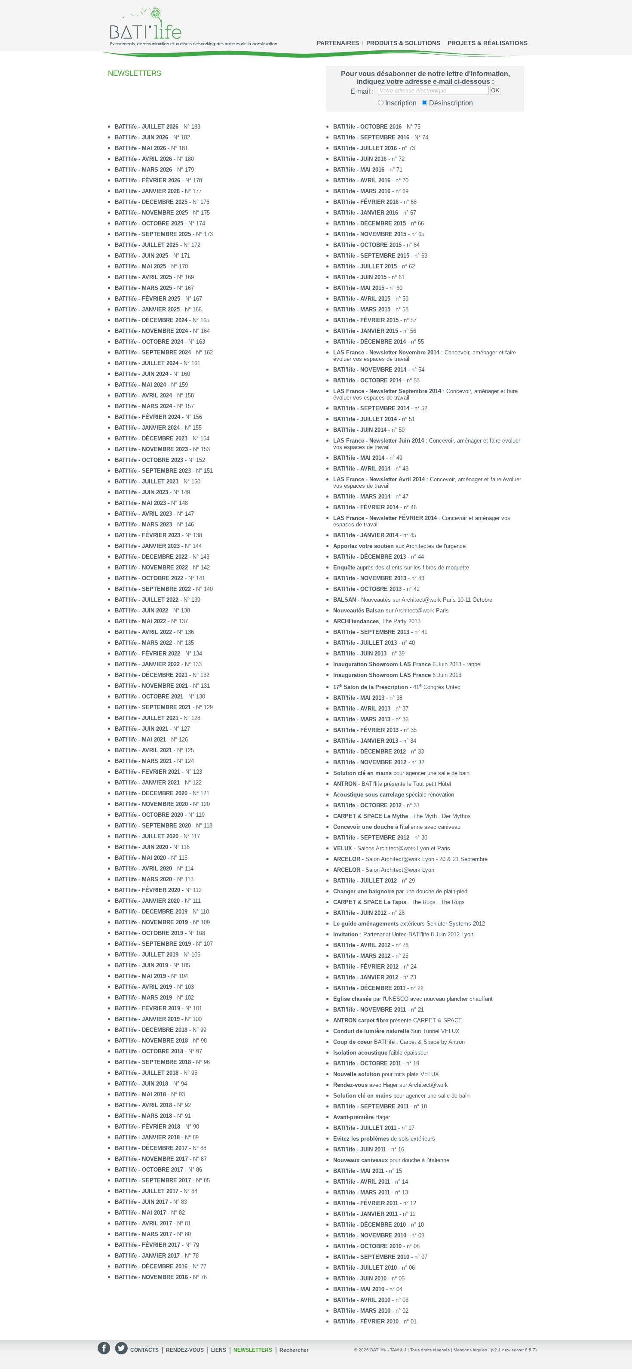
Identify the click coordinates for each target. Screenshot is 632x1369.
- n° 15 (367, 1171)
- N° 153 (162, 449)
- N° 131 (162, 686)
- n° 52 (380, 408)
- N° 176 (162, 202)
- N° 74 (380, 137)
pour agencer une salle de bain (401, 773)
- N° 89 (157, 1137)
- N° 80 (153, 1234)
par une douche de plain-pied (400, 891)
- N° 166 (158, 309)
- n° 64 (376, 245)
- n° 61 (369, 277)
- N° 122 (158, 782)
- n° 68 (375, 202)
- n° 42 (376, 589)
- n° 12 (374, 1203)
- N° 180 (154, 159)
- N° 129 (164, 707)
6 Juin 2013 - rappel (407, 664)
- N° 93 (150, 1094)
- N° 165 (162, 320)
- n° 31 (376, 805)
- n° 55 (378, 341)
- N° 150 (157, 481)
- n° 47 (370, 496)
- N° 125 (154, 750)
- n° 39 (369, 653)
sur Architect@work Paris (391, 610)
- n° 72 (369, 159)
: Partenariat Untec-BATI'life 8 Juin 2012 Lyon (403, 934)
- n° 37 (370, 708)
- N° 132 (162, 675)
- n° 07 (380, 1257)
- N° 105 (152, 965)
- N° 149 (152, 492)
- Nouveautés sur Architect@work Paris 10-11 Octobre (412, 600)
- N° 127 (152, 729)
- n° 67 (374, 212)
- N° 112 (158, 890)
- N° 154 (162, 438)
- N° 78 (157, 1255)
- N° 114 (154, 868)
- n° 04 (367, 1289)
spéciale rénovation (393, 794)
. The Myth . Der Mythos (402, 816)
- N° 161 (157, 363)
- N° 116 (152, 847)
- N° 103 (154, 987)
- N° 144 (158, 546)
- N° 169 (154, 277)
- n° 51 (374, 419)
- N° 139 (157, 600)
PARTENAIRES (338, 43)
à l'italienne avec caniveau (396, 827)
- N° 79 (157, 1245)
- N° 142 (162, 567)
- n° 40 (374, 643)
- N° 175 (162, 212)
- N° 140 (164, 589)
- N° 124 (154, 761)
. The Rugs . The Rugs (399, 902)
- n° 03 (370, 1300)
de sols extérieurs (384, 1138)
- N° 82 (150, 1212)
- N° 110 (162, 911)
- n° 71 (367, 169)
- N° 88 (160, 1148)
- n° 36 (370, 719)
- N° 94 (151, 1083)
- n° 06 (374, 1267)
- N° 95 (156, 1073)
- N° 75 (376, 126)
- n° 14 (370, 1181)
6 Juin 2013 (397, 675)
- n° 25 (370, 956)
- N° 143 (162, 557)
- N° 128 (157, 718)
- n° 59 (370, 298)
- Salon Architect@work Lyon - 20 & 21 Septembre (410, 859)
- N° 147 (154, 514)
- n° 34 (374, 741)
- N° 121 (162, 793)
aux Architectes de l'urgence (399, 546)
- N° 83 (151, 1202)
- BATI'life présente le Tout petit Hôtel (392, 784)
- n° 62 (374, 266)
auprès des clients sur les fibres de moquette (401, 567)
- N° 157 (154, 406)
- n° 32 (378, 762)
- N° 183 (157, 126)
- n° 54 (378, 369)
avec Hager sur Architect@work (390, 1085)
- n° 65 (378, 234)
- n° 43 (378, 578)
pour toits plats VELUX (386, 1074)
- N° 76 (161, 1277)
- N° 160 (152, 374)
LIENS (218, 1350)
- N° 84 (156, 1191)
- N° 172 (157, 245)
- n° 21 (378, 1009)
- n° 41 (380, 632)
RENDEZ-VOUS (185, 1350)
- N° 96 (162, 1062)
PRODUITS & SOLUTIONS (403, 43)
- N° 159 (151, 384)
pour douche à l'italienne (391, 1160)
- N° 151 (164, 471)
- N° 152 (160, 460)
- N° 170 (151, 266)
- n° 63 (380, 255)
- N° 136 (154, 632)
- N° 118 (163, 825)
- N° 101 (158, 1008)
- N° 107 (164, 944)
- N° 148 (151, 503)
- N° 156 (158, 417)
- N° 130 (160, 696)
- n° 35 (375, 730)
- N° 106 (157, 954)
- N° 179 (154, 169)
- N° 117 (157, 836)
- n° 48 (370, 468)
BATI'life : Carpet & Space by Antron (399, 1042)
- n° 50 (369, 430)
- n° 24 (375, 966)
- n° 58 (370, 309)
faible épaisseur (380, 1052)
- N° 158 (154, 395)
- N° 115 (151, 858)
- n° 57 (375, 320)
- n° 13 (370, 1192)
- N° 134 (158, 653)
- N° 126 (151, 739)
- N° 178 (158, 180)
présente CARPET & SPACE (397, 1020)
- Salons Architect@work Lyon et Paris (391, 848)
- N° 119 (160, 815)
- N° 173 (164, 234)
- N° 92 (153, 1105)
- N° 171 (152, 255)
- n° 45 (374, 535)
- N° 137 (151, 621)
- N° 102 (154, 997)
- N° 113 (154, 879)
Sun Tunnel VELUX (396, 1031)
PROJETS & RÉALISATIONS (488, 43)
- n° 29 (374, 880)
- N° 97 (158, 1051)
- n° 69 (370, 191)
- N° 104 (151, 976)
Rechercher (294, 1350)
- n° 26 (370, 945)
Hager (361, 1117)
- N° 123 (158, 772)
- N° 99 (160, 1030)
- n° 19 (376, 1063)
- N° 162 (164, 352)
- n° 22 (378, 988)
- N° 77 (160, 1266)
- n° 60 (367, 288)
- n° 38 (367, 698)
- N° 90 (157, 1126)
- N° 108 (160, 933)
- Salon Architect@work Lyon (383, 870)
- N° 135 (154, 643)
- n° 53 (376, 380)
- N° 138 (158, 535)
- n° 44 (378, 557)
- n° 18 (380, 1106)
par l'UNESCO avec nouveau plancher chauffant (413, 999)
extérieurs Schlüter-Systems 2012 (409, 923)
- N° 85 (162, 1180)
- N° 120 (162, 804)
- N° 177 (158, 191)
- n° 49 (367, 458)
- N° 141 (160, 578)
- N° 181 (151, 148)
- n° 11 (374, 1214)
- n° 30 (380, 837)
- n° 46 (375, 507)
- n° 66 (378, 223)
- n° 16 (368, 1149)
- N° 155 (158, 428)
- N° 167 (154, 288)
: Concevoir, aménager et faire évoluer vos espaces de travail (424, 355)
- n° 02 (370, 1310)
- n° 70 (370, 180)
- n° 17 (373, 1128)
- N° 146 (154, 524)
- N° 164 (162, 331)
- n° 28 (369, 913)
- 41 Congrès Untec (396, 686)
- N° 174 (160, 223)
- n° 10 (378, 1224)
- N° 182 (152, 137)
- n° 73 (374, 148)
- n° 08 (376, 1246)
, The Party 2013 (376, 621)
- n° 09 (378, 1235)
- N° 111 (158, 901)
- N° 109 (162, 922)
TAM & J (398, 1349)
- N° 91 (153, 1116)
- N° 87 (161, 1159)
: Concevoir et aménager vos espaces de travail (421, 521)
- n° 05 (369, 1278)
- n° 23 (374, 977)
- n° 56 (374, 331)
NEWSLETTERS (252, 1350)
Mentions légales (470, 1349)
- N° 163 (160, 341)
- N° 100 (158, 1019)
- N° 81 (153, 1223)
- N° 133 (158, 664)
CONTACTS (144, 1350)
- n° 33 (378, 751)
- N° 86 (158, 1169)
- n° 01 (375, 1321)
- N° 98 (161, 1040)
